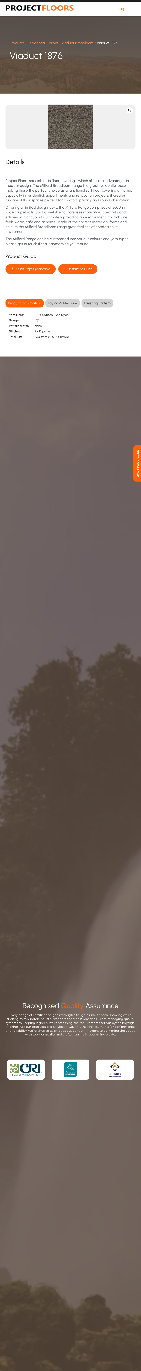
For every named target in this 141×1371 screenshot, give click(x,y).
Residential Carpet (43, 43)
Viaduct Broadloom (78, 43)
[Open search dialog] (122, 9)
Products (17, 43)
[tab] (25, 303)
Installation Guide (80, 269)
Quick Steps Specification (33, 269)
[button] (132, 11)
